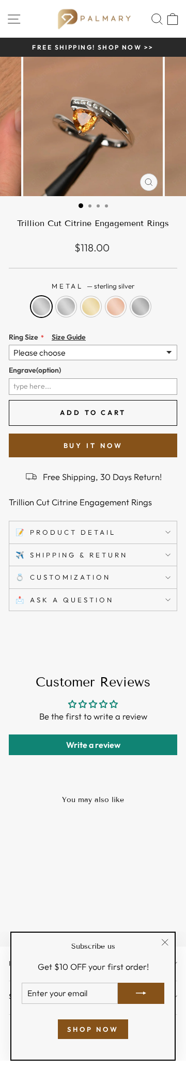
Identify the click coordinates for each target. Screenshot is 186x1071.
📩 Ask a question (65, 600)
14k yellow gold (91, 306)
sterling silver (41, 306)
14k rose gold (115, 306)
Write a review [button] (93, 745)
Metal (93, 286)
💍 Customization (63, 577)
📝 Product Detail (66, 532)
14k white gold (66, 306)
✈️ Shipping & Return (72, 555)
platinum (140, 306)
